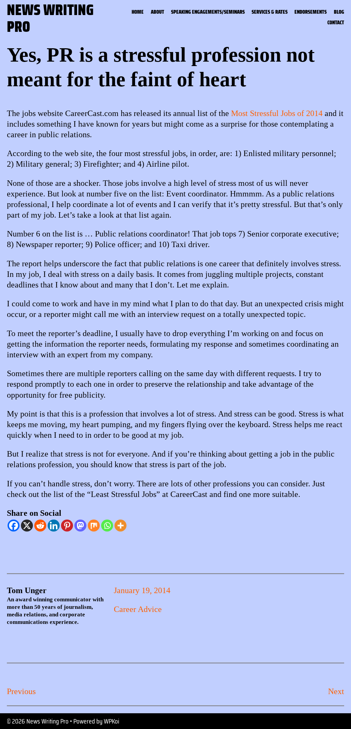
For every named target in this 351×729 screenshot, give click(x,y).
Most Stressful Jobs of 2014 (277, 113)
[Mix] (94, 526)
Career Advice (138, 609)
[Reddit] (40, 526)
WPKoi (111, 721)
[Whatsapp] (107, 526)
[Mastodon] (80, 526)
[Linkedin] (54, 526)
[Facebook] (14, 526)
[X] (27, 526)
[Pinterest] (67, 526)
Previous (21, 691)
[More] (120, 526)
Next (336, 691)
